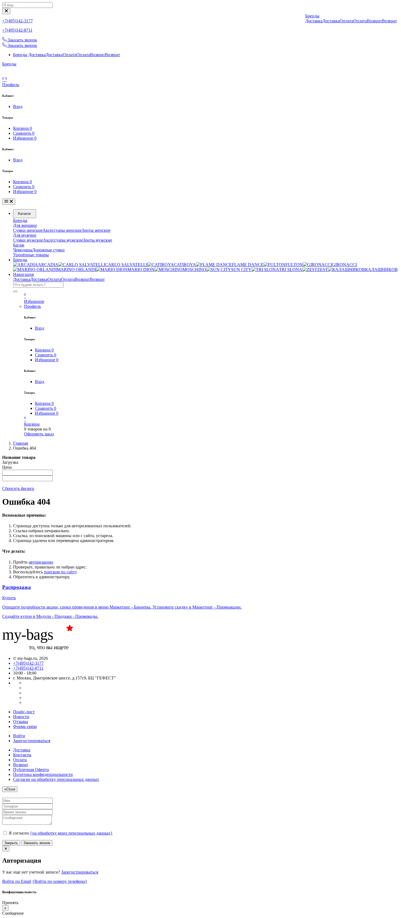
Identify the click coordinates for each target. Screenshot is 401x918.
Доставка (37, 54)
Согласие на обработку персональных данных (56, 779)
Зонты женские (96, 230)
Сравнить (23, 133)
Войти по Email (16, 881)
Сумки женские (28, 230)
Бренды (20, 54)
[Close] (6, 11)
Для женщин (25, 225)
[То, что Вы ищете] (43, 649)
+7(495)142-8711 (17, 30)
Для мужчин (24, 235)
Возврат (97, 54)
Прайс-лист (24, 711)
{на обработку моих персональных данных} (71, 833)
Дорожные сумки (48, 250)
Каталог (24, 214)
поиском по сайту (60, 572)
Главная (20, 443)
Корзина (22, 128)
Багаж (18, 245)
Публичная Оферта (31, 769)
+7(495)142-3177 (17, 21)
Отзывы (20, 721)
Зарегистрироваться (31, 740)
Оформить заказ (39, 434)
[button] (10, 84)
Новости (21, 716)
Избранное (25, 138)
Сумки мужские (28, 240)
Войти (19, 735)
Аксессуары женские (62, 230)
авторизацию (41, 562)
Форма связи (25, 726)
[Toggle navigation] (8, 201)
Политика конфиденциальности (43, 774)
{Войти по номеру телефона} (59, 881)
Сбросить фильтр (18, 488)
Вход (17, 106)
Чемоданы (22, 250)
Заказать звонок (36, 843)
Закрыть (11, 843)
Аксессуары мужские (63, 240)
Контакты (22, 755)
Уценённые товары (31, 254)
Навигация (23, 274)
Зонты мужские (97, 240)
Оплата (69, 54)
